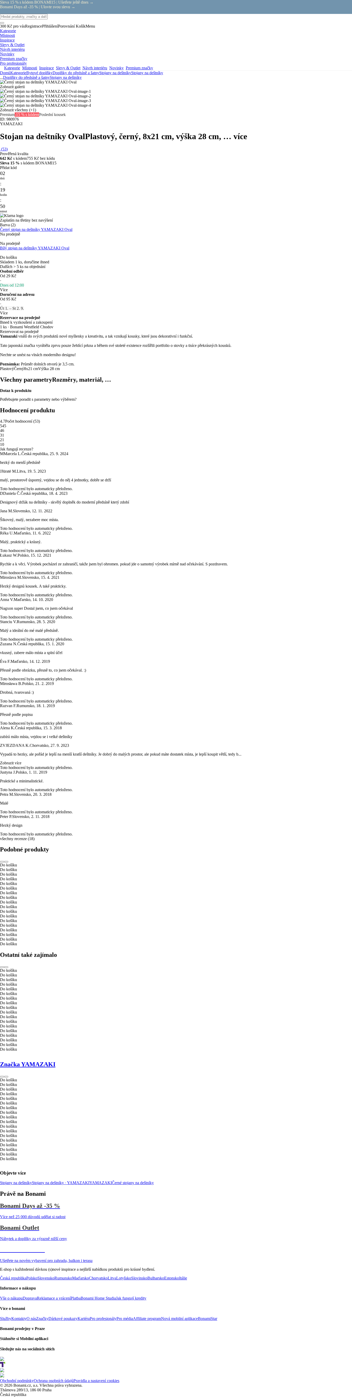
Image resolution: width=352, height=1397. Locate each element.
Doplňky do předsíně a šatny (76, 73)
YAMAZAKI (100, 1183)
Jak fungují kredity (131, 1298)
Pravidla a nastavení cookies (96, 1380)
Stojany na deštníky (147, 73)
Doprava (30, 1298)
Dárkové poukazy (63, 1318)
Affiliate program (147, 1318)
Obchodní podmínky (17, 1380)
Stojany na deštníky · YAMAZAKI (60, 1183)
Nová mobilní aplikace (179, 1318)
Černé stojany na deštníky (133, 1183)
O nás (31, 1318)
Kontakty (19, 1318)
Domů (5, 73)
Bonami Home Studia (98, 1298)
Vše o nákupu (11, 1298)
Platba (76, 1298)
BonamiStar (207, 1318)
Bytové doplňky (39, 73)
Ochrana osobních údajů (53, 1380)
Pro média (124, 1318)
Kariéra (84, 1318)
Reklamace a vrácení (54, 1298)
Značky (42, 1318)
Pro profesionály (103, 1318)
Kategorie (18, 73)
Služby (5, 1318)
